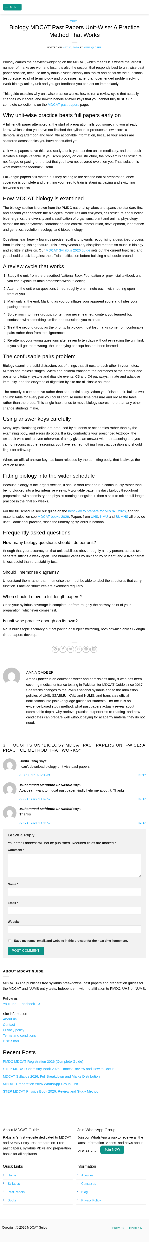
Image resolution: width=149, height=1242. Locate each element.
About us (10, 1019)
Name (13, 884)
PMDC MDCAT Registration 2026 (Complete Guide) (43, 1061)
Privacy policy (13, 1030)
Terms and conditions (19, 1035)
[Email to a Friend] (78, 649)
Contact (9, 1025)
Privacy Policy (91, 1200)
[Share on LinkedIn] (93, 649)
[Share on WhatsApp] (55, 649)
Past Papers (16, 1192)
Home (12, 1175)
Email (13, 903)
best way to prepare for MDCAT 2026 (97, 511)
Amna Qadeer (92, 47)
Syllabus (14, 1183)
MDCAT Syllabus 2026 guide (68, 250)
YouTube (9, 1004)
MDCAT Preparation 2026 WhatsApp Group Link (40, 1084)
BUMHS (122, 517)
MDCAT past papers (63, 105)
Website (14, 921)
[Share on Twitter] (70, 649)
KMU (104, 517)
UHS (94, 517)
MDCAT (74, 21)
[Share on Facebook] (62, 649)
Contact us (88, 1183)
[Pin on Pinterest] (85, 649)
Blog (84, 1192)
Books (12, 1200)
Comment (16, 850)
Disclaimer (11, 1041)
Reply (142, 775)
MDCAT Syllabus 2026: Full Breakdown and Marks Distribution (51, 1076)
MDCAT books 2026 (53, 517)
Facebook (27, 1004)
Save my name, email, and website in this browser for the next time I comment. (71, 940)
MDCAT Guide (74, 7)
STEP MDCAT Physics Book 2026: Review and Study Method (51, 1091)
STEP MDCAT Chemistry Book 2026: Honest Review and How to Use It (58, 1069)
